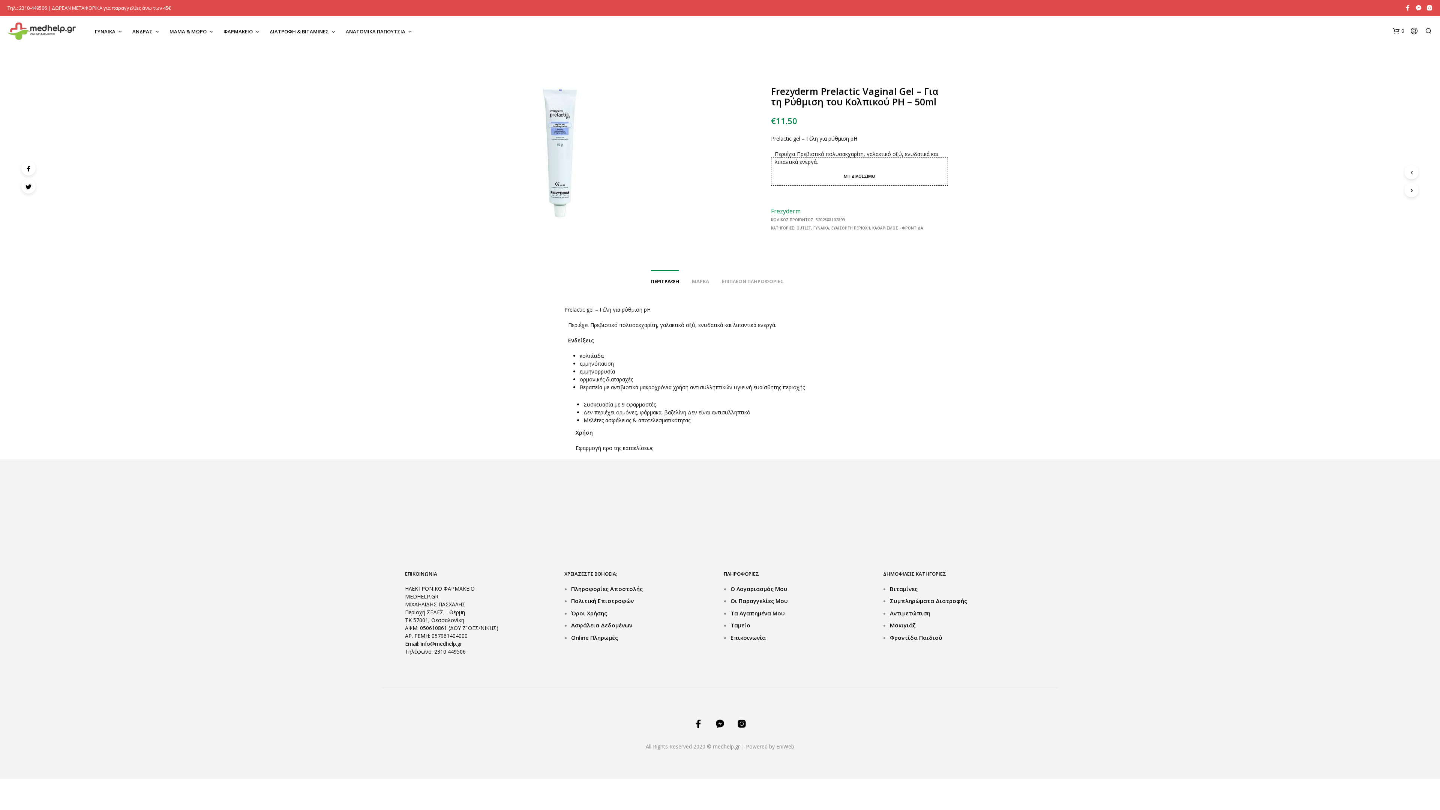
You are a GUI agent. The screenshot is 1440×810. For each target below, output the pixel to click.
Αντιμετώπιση (910, 613)
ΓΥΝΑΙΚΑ (105, 31)
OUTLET (803, 228)
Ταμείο (740, 625)
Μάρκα (700, 281)
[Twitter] (28, 186)
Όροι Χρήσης (589, 613)
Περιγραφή (665, 281)
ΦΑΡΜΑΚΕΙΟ (238, 31)
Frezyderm (786, 211)
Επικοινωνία (748, 637)
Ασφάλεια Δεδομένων (601, 625)
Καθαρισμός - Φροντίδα (897, 228)
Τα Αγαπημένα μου (757, 613)
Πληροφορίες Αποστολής (607, 588)
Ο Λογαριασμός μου (759, 588)
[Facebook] (28, 168)
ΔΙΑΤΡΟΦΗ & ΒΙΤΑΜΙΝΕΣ (299, 31)
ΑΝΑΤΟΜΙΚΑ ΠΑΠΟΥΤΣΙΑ (375, 31)
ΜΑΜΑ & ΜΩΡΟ (188, 31)
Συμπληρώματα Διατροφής (928, 600)
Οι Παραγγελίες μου (759, 600)
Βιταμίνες (904, 588)
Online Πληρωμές (594, 637)
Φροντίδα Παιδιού (916, 637)
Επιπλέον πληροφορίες (753, 281)
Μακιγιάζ (903, 625)
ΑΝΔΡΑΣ (142, 31)
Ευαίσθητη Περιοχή (850, 228)
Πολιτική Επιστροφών (602, 600)
